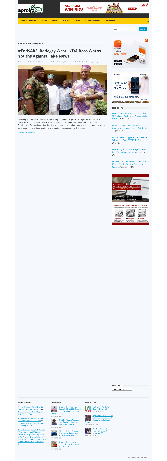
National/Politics (28, 21)
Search (142, 29)
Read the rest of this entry (27, 132)
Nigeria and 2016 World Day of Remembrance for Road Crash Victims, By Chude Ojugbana (99, 419)
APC (57, 62)
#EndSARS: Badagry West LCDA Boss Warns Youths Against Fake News (59, 53)
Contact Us (110, 21)
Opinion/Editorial (93, 21)
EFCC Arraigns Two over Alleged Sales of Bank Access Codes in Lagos (69, 444)
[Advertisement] (130, 267)
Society (55, 21)
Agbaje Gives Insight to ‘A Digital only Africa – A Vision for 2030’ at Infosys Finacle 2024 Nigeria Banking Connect (32, 440)
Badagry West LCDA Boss (67, 62)
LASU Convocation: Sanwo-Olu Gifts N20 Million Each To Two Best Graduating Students (129, 164)
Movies (44, 21)
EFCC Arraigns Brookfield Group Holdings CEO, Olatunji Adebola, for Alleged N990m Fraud (130, 116)
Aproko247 (144, 457)
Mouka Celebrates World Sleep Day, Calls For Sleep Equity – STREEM (31, 408)
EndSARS (78, 62)
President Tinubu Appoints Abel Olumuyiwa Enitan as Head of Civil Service (69, 422)
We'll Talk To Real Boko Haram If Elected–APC (101, 408)
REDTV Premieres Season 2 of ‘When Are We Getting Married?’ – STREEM (32, 419)
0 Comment (48, 62)
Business (66, 21)
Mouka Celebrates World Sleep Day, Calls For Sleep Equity (31, 413)
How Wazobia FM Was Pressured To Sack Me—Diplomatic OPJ (101, 431)
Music (77, 21)
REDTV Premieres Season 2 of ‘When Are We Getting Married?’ (32, 424)
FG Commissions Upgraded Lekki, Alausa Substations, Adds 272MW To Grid (69, 433)
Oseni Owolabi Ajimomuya (90, 62)
